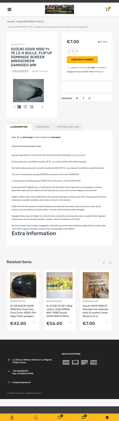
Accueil (10, 21)
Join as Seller (18, 242)
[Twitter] (77, 98)
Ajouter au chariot (82, 59)
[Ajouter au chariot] (34, 323)
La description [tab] (19, 127)
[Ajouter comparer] (34, 277)
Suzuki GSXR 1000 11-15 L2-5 (30, 21)
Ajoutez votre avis (40, 71)
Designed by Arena (33, 393)
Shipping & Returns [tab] (68, 127)
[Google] (89, 98)
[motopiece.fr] (59, 9)
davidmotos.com (18, 44)
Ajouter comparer (98, 68)
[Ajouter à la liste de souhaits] (34, 273)
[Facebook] (83, 98)
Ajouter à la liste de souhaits (79, 68)
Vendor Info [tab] (42, 127)
